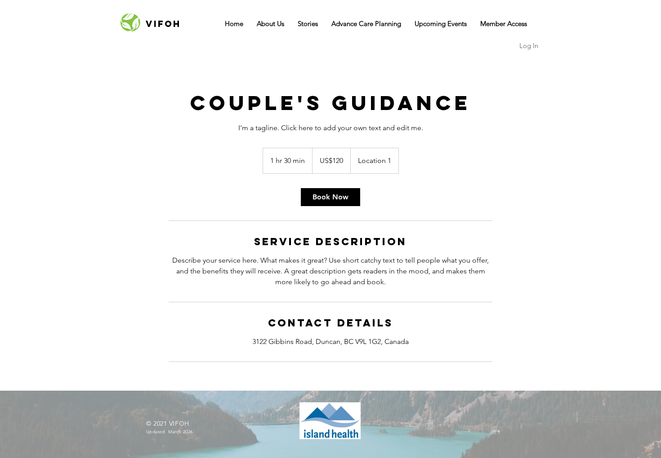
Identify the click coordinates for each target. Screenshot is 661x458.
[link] (330, 197)
